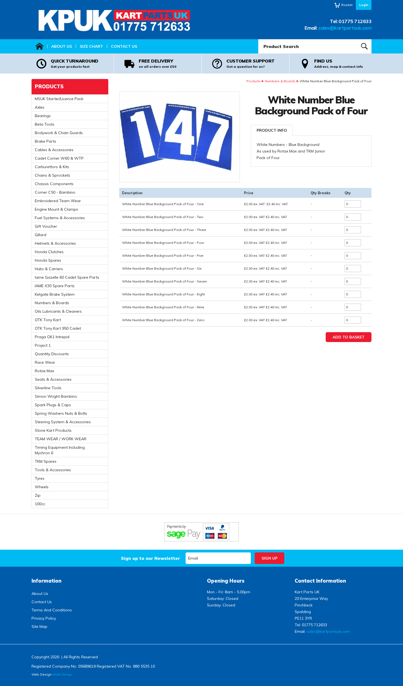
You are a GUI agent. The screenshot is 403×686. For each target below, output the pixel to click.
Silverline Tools (48, 387)
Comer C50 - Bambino (55, 192)
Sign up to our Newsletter (150, 558)
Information (46, 581)
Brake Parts (45, 141)
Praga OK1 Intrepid (52, 336)
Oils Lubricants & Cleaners (58, 311)
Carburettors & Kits (52, 166)
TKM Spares (45, 461)
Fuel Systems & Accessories (60, 217)
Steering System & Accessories (63, 421)
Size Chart (91, 46)
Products (253, 81)
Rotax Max (44, 370)
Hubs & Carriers (49, 268)
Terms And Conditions (52, 610)
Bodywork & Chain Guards (59, 132)
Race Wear (45, 362)
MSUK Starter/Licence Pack (59, 98)
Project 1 (43, 345)
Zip (38, 495)
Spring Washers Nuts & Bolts (61, 413)
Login (363, 5)
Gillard (40, 234)
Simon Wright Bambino (56, 396)
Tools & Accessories (53, 469)
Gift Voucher (46, 226)
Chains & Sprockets (52, 175)
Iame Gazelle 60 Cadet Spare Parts (67, 277)
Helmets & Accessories (55, 243)
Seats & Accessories (53, 379)
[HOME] (39, 46)
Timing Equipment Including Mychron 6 (60, 450)
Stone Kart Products (53, 430)
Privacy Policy (44, 618)
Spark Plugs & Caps (53, 404)
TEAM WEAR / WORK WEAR (60, 438)
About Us (61, 46)
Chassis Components (54, 183)
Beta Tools (44, 124)
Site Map (39, 626)
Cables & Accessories (54, 149)
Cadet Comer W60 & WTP (59, 158)
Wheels (42, 486)
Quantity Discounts (52, 353)
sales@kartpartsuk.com (344, 28)
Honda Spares (48, 260)
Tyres (39, 478)
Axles (39, 107)
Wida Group (62, 674)
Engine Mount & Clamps (56, 209)
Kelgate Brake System (55, 294)
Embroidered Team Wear (58, 200)
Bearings (43, 115)
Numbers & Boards (280, 81)
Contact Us (124, 46)
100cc (40, 503)
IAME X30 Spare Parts (55, 285)
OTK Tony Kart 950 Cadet (58, 328)
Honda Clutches (49, 251)
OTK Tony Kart (48, 319)
